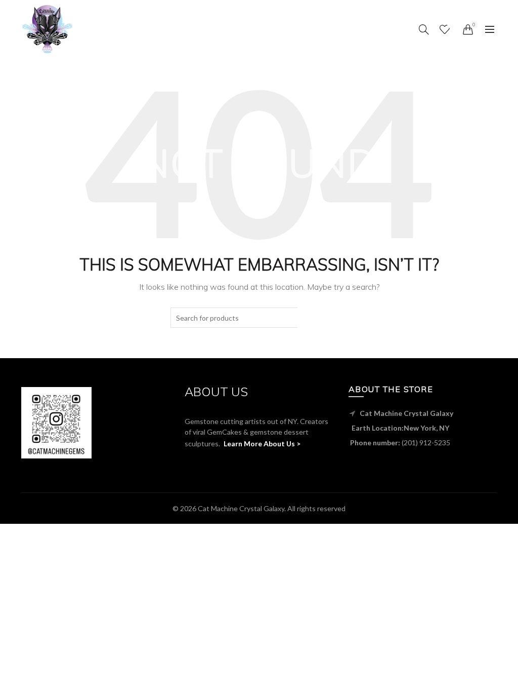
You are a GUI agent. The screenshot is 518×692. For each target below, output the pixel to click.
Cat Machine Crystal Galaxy (241, 508)
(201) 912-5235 (426, 442)
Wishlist (451, 24)
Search (322, 317)
